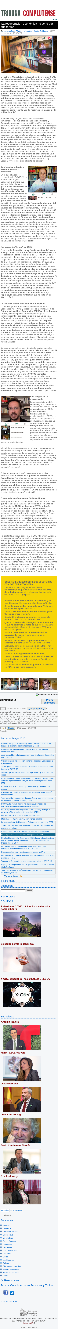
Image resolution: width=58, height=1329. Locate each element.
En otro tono (8, 1238)
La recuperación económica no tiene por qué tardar (22, 835)
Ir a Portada (8, 880)
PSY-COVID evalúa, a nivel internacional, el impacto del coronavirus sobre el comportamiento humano (23, 805)
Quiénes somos (10, 1280)
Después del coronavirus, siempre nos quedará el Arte (23, 852)
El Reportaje (8, 1235)
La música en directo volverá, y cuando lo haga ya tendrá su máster (25, 788)
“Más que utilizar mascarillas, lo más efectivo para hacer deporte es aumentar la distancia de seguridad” (27, 799)
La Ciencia (7, 1247)
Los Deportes (8, 1260)
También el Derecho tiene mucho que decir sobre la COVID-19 (26, 861)
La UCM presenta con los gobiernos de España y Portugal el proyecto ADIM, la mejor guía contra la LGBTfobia (25, 811)
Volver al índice (11, 876)
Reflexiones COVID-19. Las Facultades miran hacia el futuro (25, 831)
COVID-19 (7, 901)
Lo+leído (4, 1210)
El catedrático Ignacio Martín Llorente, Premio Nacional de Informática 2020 (24, 750)
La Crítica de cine (10, 1251)
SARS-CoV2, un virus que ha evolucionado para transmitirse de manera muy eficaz (27, 827)
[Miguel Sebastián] (10, 689)
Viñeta (5, 1276)
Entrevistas (7, 1016)
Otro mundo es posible (12, 1266)
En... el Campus (9, 1241)
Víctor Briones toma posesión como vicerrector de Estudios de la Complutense (27, 762)
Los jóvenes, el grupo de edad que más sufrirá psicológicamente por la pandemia (27, 856)
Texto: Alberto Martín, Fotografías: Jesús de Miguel (25, 31)
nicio (55, 19)
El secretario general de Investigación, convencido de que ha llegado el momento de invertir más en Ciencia (26, 745)
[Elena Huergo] (47, 689)
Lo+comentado (16, 1210)
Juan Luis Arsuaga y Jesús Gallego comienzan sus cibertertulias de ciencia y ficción (27, 871)
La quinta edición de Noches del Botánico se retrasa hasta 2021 (27, 822)
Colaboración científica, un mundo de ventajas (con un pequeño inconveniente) (27, 793)
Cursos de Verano (10, 1232)
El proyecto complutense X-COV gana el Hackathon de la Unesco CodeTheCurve (27, 866)
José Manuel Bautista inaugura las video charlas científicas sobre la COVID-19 (27, 756)
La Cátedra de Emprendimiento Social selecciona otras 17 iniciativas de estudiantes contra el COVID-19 (24, 847)
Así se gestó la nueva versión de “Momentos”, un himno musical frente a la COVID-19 (27, 768)
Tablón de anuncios (11, 1273)
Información (28, 1323)
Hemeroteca (8, 896)
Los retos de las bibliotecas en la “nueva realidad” (21, 816)
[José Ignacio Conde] (28, 689)
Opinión (6, 1263)
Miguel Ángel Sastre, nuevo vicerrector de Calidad (21, 819)
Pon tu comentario (49, 701)
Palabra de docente (11, 1269)
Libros (5, 1257)
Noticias (6, 1225)
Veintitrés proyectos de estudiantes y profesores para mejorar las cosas (27, 774)
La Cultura (7, 1254)
